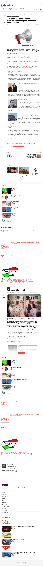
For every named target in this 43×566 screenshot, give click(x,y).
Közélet (22, 146)
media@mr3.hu (18, 474)
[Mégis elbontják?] (12, 117)
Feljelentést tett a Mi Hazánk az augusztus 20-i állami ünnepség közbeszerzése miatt (16, 279)
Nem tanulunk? (13, 213)
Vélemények (5, 9)
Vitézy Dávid (6, 506)
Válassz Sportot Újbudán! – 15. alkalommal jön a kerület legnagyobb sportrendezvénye (26, 230)
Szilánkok (22, 8)
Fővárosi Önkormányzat (12, 16)
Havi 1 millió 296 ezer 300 (22, 99)
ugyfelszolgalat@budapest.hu (23, 66)
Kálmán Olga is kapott (12, 126)
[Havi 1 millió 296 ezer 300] (12, 103)
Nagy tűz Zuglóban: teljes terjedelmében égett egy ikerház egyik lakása (14, 280)
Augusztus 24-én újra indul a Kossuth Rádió (9, 455)
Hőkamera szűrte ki (14, 188)
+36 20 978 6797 (12, 480)
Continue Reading (21, 353)
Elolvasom (31, 338)
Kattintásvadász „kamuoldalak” (16, 195)
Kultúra (10, 9)
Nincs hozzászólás (18, 24)
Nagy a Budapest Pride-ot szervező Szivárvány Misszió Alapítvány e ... (12, 175)
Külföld (10, 8)
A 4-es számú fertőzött (15, 201)
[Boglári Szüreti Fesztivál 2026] (5, 259)
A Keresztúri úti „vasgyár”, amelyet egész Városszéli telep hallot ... (23, 176)
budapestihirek (12, 24)
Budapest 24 (7, 5)
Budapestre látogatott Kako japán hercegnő (16, 71)
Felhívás (12, 390)
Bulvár (14, 8)
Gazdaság (17, 8)
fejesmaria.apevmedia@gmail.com (21, 476)
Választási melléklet (7, 10)
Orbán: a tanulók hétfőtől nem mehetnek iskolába (19, 207)
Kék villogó (15, 9)
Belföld (7, 8)
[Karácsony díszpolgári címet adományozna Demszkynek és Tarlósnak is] (12, 87)
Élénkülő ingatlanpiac (34, 174)
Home (8, 14)
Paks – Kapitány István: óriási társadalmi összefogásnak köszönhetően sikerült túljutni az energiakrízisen (20, 282)
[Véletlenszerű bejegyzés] (38, 9)
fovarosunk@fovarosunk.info (21, 478)
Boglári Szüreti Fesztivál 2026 (15, 255)
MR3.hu (8, 482)
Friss (4, 8)
